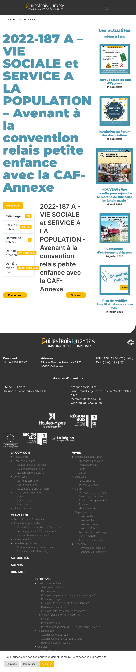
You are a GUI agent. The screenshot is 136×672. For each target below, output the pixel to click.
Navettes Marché (88, 528)
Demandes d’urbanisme (92, 547)
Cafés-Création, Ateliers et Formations (39, 527)
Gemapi (45, 618)
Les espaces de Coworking (32, 550)
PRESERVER (43, 579)
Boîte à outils (21, 456)
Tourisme (84, 504)
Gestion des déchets (49, 583)
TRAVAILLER (19, 515)
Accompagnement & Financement (36, 531)
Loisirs (78, 488)
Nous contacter (23, 508)
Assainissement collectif (55, 634)
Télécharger (13, 205)
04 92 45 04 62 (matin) (117, 358)
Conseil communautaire (27, 492)
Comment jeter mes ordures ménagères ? (65, 610)
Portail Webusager (51, 599)
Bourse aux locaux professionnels (36, 547)
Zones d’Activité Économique (30, 519)
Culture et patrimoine (91, 496)
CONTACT (18, 572)
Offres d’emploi (22, 539)
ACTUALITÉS (20, 558)
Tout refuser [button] (29, 663)
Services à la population (88, 456)
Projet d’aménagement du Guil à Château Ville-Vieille (70, 626)
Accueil (11, 19)
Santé (82, 468)
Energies (42, 646)
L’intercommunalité (24, 460)
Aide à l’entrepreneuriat (27, 523)
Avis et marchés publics (30, 468)
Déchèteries (48, 591)
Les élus (22, 496)
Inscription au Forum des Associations (115, 133)
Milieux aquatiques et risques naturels (59, 614)
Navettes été (86, 516)
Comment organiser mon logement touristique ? (68, 595)
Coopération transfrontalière (33, 488)
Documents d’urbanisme (92, 551)
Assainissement (46, 630)
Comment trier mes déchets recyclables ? (65, 602)
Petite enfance (87, 480)
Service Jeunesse (89, 484)
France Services (88, 464)
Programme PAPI (50, 622)
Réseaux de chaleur (52, 650)
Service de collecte (52, 587)
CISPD (82, 472)
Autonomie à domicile (91, 460)
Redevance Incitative (53, 607)
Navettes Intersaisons (91, 524)
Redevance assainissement (56, 642)
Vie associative (87, 508)
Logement (81, 543)
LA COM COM (20, 452)
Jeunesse (80, 476)
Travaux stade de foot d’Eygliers (114, 81)
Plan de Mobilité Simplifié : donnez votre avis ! (115, 304)
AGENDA (17, 565)
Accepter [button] (47, 663)
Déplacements (83, 512)
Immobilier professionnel (27, 543)
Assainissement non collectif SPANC (62, 638)
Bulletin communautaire (30, 472)
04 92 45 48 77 (113, 362)
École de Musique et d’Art (93, 500)
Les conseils (24, 500)
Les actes (23, 504)
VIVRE (76, 452)
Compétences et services (31, 464)
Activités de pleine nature (93, 492)
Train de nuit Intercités (91, 540)
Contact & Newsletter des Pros (34, 535)
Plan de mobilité (88, 535)
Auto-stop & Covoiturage (93, 532)
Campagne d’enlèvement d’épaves (114, 250)
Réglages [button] (12, 663)
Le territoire (20, 476)
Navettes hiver (87, 520)
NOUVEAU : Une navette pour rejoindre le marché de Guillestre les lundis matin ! (114, 195)
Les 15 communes (27, 484)
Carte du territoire (27, 480)
